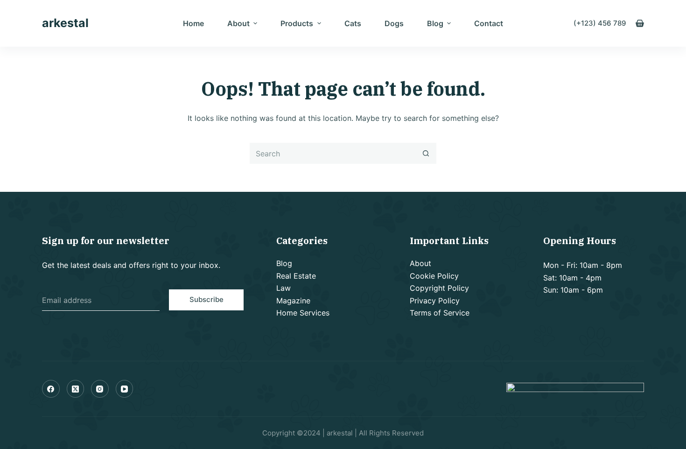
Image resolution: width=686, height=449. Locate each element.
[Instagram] (100, 389)
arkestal (65, 23)
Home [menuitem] (193, 23)
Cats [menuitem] (352, 23)
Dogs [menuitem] (394, 23)
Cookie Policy (434, 276)
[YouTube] (124, 389)
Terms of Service (439, 312)
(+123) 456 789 (600, 23)
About (420, 263)
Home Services (302, 312)
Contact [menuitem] (488, 23)
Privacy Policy (435, 300)
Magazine (293, 300)
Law (283, 288)
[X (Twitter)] (75, 389)
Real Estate (296, 276)
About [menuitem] (238, 23)
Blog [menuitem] (435, 23)
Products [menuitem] (296, 23)
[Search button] (425, 153)
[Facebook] (51, 389)
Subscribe (206, 299)
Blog (284, 263)
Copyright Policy (439, 288)
